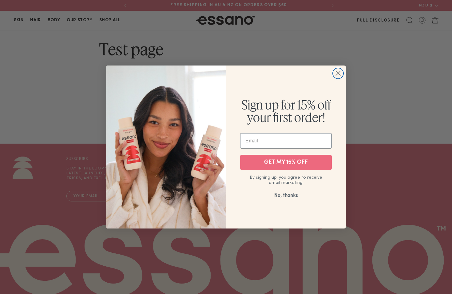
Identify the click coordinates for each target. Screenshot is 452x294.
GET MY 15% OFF (286, 162)
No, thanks (286, 195)
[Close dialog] (338, 73)
